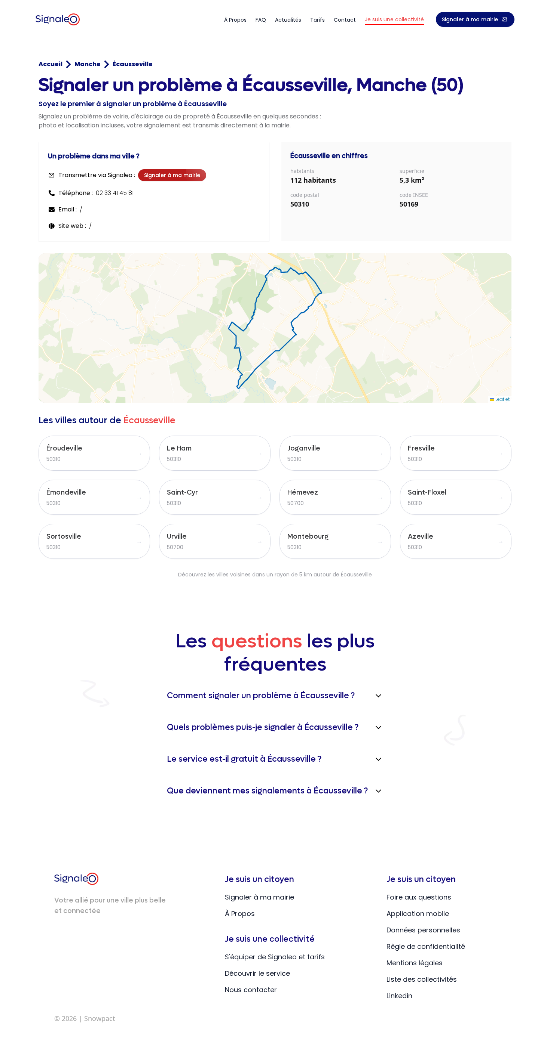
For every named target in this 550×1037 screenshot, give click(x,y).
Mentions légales (414, 963)
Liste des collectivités (421, 979)
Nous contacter (251, 989)
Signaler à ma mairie (470, 19)
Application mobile (417, 913)
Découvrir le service (257, 973)
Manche (87, 64)
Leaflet (502, 399)
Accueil (50, 64)
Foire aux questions (418, 897)
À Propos (240, 913)
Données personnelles (423, 930)
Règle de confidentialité (425, 946)
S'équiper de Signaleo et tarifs (275, 957)
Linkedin (399, 995)
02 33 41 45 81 (115, 193)
